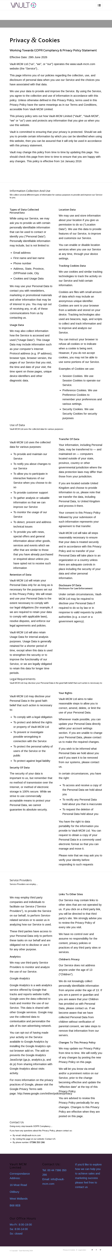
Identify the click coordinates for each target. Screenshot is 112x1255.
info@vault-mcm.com (31, 1135)
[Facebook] (96, 1250)
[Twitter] (92, 1250)
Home (86, 24)
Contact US (50, 1139)
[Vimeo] (100, 1250)
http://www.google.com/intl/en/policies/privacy (44, 1093)
